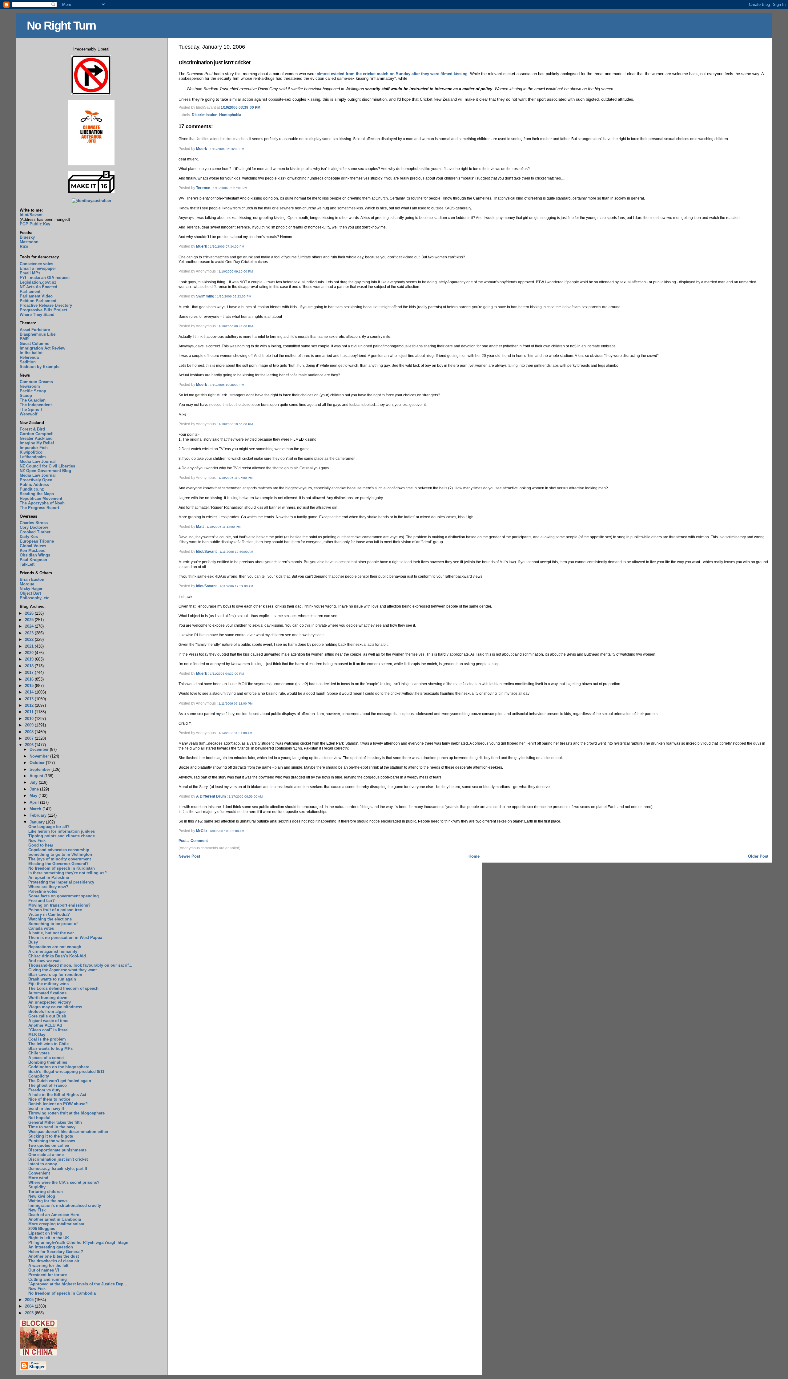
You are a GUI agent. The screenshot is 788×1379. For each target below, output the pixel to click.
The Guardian (33, 400)
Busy (33, 942)
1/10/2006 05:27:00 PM (230, 188)
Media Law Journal (38, 461)
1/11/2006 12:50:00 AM (236, 551)
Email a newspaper (38, 268)
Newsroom (30, 386)
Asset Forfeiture (35, 329)
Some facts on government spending (63, 896)
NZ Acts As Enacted (38, 287)
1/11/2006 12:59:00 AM (236, 586)
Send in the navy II (46, 1108)
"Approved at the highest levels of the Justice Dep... (77, 1284)
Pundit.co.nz (32, 489)
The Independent (36, 404)
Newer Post (189, 856)
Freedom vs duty (44, 1090)
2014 (30, 692)
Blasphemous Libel (38, 334)
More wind (38, 1177)
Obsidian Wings (35, 555)
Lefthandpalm (33, 457)
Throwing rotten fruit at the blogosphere (66, 1113)
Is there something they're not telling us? (67, 873)
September (40, 769)
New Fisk (37, 840)
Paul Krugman (33, 559)
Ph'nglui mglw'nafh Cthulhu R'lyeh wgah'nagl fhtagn (78, 1242)
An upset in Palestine (48, 877)
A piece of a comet (46, 1057)
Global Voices (33, 546)
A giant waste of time (48, 1020)
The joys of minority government (59, 859)
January (38, 822)
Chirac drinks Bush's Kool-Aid (57, 956)
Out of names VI (43, 1270)
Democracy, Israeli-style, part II (57, 1168)
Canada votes (41, 928)
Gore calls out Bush (47, 1016)
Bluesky (27, 237)
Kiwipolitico (31, 452)
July (34, 782)
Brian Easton (32, 579)
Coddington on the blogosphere (58, 1067)
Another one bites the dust (53, 1256)
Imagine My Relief (37, 443)
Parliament (30, 291)
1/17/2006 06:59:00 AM (246, 796)
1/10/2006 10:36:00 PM (227, 384)
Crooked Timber (35, 532)
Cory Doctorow (34, 527)
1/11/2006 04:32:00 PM (227, 673)
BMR (24, 339)
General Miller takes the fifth (55, 1122)
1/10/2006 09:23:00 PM (234, 296)
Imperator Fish (34, 447)
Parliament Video (36, 296)
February (39, 815)
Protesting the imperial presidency (61, 882)
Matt (200, 526)
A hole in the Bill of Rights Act (57, 1094)
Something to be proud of (53, 923)
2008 (30, 732)
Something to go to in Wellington (60, 854)
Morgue (27, 584)
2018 (30, 666)
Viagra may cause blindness (55, 1007)
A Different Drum (211, 796)
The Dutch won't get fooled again (59, 1080)
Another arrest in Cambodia (54, 1219)
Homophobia (230, 115)
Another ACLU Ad (45, 1025)
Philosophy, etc (34, 598)
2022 (30, 639)
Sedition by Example (39, 366)
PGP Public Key (35, 224)
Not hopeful (39, 1117)
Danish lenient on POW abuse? (58, 1104)
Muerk (201, 149)
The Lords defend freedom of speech (63, 988)
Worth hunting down (47, 997)
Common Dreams (36, 381)
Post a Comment (193, 841)
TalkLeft (27, 564)
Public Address (34, 484)
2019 (30, 659)
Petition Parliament (38, 300)
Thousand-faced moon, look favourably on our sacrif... (80, 965)
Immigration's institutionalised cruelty (64, 1205)
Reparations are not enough (54, 946)
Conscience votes (36, 263)
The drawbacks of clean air (53, 1261)
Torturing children (45, 1191)
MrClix (201, 831)
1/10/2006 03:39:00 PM (240, 107)
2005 (30, 1299)
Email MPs (30, 273)
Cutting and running (47, 1279)
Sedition (28, 362)
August (37, 776)
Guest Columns (34, 343)
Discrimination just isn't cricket (214, 62)
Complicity (38, 1076)
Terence (203, 188)
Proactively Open (36, 480)
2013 (30, 699)
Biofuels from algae (47, 1011)
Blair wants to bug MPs (50, 1048)
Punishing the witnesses (51, 1140)
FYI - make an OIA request (45, 277)
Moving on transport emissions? (59, 905)
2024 (30, 626)
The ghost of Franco (47, 1085)
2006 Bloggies (41, 1228)
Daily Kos (29, 536)
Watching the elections (50, 919)
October (38, 762)
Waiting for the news (47, 1201)
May (34, 795)
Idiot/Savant (206, 551)
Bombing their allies (47, 1062)
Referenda (29, 357)
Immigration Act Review (42, 348)
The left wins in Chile (48, 1043)
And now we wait (44, 960)
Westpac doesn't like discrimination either (68, 1131)
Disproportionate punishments (57, 1150)
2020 (30, 652)
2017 (30, 672)
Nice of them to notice (49, 1099)
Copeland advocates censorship (58, 849)
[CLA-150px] (91, 164)
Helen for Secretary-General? (55, 1251)
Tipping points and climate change (61, 836)
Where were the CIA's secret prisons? (63, 1182)
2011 (30, 712)
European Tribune (37, 541)
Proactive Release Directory (46, 305)
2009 (30, 725)
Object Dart (30, 593)
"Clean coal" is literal (48, 1030)
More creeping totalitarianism (56, 1224)
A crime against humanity (52, 951)
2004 (30, 1306)
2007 (30, 738)
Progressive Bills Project (43, 310)
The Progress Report (39, 507)
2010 (30, 718)
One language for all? (49, 826)
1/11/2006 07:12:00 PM (235, 703)
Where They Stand (37, 314)
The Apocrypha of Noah (42, 503)
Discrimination (204, 115)
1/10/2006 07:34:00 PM (227, 246)
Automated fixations (47, 993)
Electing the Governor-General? (58, 863)
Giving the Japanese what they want (62, 970)
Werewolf (28, 414)
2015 (30, 685)
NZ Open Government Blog (45, 470)
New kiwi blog (41, 1196)
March (36, 809)
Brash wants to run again (52, 979)
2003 (30, 1313)
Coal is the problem (47, 1039)
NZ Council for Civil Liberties (47, 466)
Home (474, 856)
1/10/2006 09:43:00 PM (236, 326)
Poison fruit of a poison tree (55, 910)
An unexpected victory (49, 1002)
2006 (30, 744)
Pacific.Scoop (33, 391)
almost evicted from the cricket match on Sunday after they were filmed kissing (392, 73)
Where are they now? (48, 886)
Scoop (26, 395)
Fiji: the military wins (48, 983)
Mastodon (29, 242)
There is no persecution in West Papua (65, 937)
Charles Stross (34, 522)
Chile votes (39, 1053)
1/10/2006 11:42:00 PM (223, 526)
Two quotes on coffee (48, 1145)
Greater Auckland (36, 438)
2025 (30, 619)
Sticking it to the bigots (50, 1136)
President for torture (47, 1274)
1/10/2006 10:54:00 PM (236, 424)
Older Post (758, 856)
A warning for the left (48, 1265)
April (35, 802)
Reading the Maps (37, 493)
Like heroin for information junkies (61, 831)
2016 (30, 679)
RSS (24, 246)
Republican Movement (41, 498)
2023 (30, 633)
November (40, 756)
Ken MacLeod (33, 550)
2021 (30, 646)
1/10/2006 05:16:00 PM (227, 149)
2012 (30, 705)
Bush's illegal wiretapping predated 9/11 (66, 1071)
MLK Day (36, 1034)
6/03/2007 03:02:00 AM (227, 831)
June (35, 789)
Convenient (39, 1173)
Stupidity (37, 1187)
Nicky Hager (31, 588)
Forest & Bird (32, 429)
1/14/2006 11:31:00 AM (235, 733)
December (40, 749)
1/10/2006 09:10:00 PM (236, 271)
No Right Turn (61, 25)
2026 (30, 613)
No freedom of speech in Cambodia (62, 1293)
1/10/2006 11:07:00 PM (235, 477)
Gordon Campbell (37, 433)
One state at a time (46, 1154)
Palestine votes (42, 891)
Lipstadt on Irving (45, 1233)
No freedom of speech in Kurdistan (61, 868)
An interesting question (50, 1247)
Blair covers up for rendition (55, 974)
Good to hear (40, 845)
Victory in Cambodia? (49, 914)
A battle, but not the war (51, 933)
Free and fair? (41, 900)
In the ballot (31, 352)
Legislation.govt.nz (38, 282)
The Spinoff (31, 409)
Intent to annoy (42, 1164)
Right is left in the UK (48, 1237)
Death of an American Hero (53, 1214)
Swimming (205, 296)
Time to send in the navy (51, 1127)
